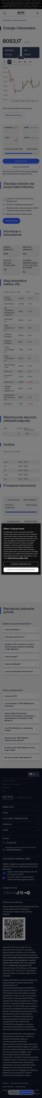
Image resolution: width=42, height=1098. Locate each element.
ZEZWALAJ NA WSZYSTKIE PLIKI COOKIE (21, 570)
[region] (21, 549)
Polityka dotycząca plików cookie (18, 558)
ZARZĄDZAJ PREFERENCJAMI (21, 564)
